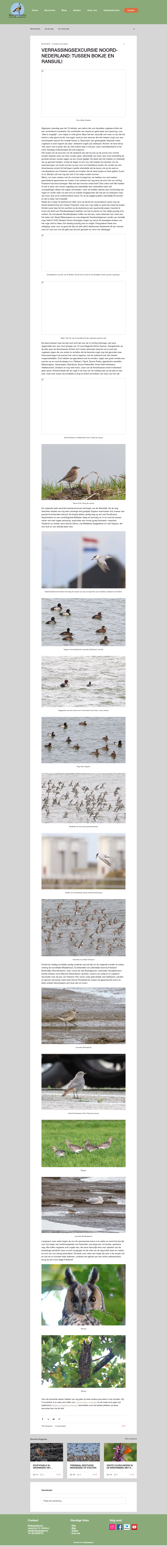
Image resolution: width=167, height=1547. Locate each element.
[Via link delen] (59, 1419)
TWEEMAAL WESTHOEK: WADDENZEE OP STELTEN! (83, 1466)
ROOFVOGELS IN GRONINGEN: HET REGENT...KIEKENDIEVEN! (46, 1466)
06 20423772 (37, 1533)
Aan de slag (49, 29)
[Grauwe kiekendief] (46, 1452)
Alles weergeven (131, 1439)
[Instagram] (112, 1527)
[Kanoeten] (83, 1452)
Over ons (76, 1533)
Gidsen (75, 1530)
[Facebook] (119, 1527)
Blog (74, 1528)
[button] (50, 10)
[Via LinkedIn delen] (54, 1419)
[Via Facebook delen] (42, 1419)
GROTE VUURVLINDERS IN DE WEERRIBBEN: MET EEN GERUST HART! (120, 1466)
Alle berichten (35, 29)
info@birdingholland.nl (38, 1530)
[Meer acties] (124, 43)
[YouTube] (134, 1527)
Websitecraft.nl (88, 1542)
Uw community (63, 29)
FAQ (74, 1525)
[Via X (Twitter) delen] (48, 1419)
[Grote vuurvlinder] (120, 1452)
